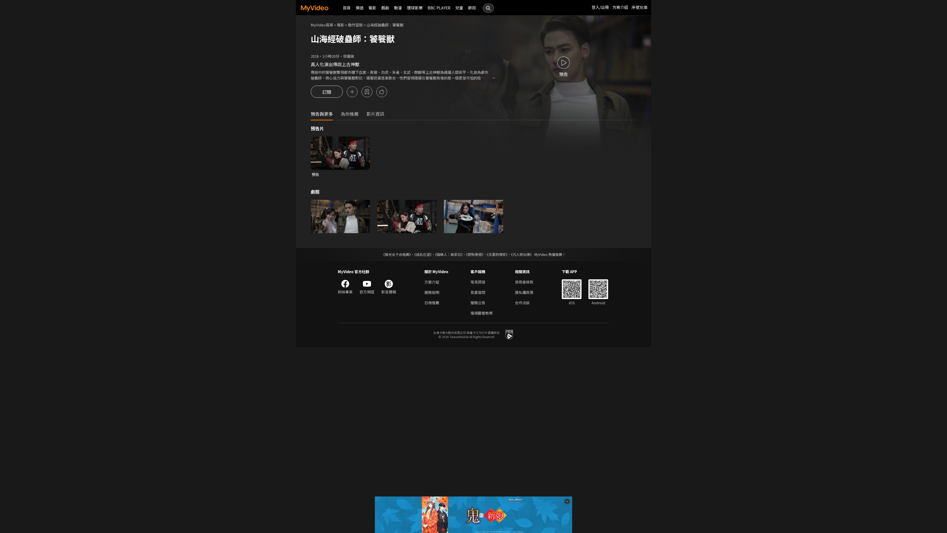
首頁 (347, 8)
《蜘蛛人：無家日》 (449, 254)
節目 (472, 8)
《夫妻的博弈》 (497, 254)
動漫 (398, 8)
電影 (372, 8)
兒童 (459, 8)
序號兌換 (639, 7)
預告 (315, 174)
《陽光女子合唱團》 (396, 254)
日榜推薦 (431, 302)
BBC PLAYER (439, 8)
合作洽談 (522, 302)
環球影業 (415, 8)
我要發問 (478, 292)
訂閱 (326, 92)
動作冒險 (355, 24)
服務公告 (478, 302)
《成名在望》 (423, 254)
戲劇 (385, 8)
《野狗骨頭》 (474, 254)
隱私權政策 (524, 292)
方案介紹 (620, 7)
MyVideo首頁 (322, 24)
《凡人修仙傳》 (522, 254)
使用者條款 (524, 282)
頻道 (360, 8)
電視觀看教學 (482, 313)
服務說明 (431, 292)
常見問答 (478, 282)
